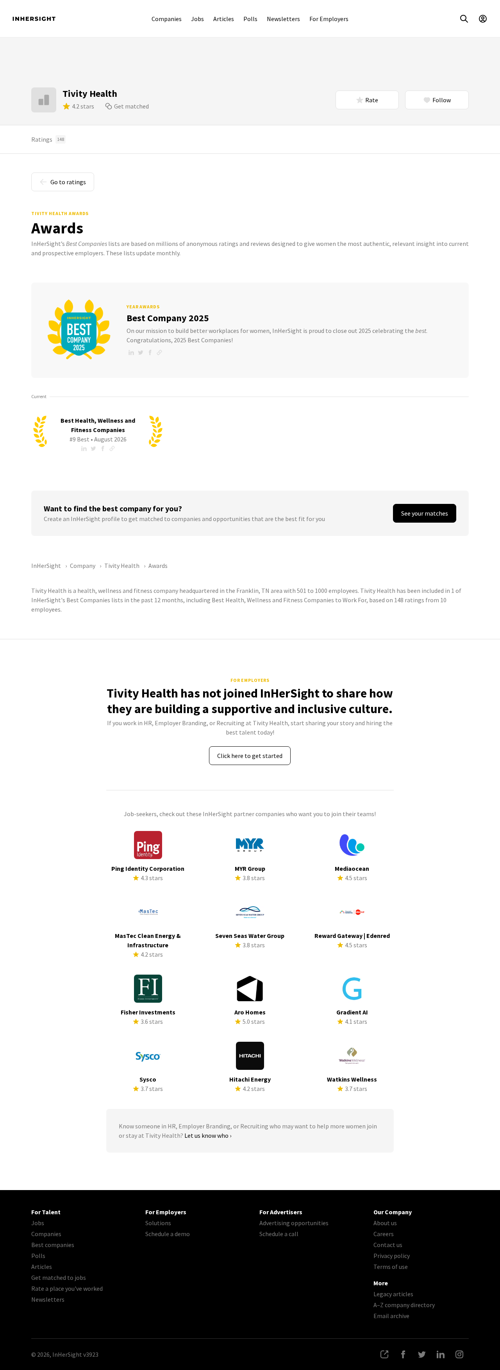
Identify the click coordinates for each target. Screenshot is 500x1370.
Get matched (131, 106)
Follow (441, 100)
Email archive (391, 1316)
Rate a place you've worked (67, 1288)
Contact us (387, 1245)
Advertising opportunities (294, 1223)
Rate (371, 100)
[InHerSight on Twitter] (421, 1354)
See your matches (424, 513)
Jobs (197, 19)
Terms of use (390, 1266)
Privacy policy (391, 1256)
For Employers (328, 19)
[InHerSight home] (34, 18)
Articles (223, 19)
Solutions (158, 1223)
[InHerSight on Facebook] (403, 1354)
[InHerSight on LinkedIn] (440, 1354)
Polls (250, 19)
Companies (167, 19)
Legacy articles (393, 1294)
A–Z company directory (404, 1305)
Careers (383, 1234)
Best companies (52, 1245)
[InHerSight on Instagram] (459, 1354)
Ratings (47, 139)
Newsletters (283, 19)
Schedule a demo (167, 1234)
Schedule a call (278, 1234)
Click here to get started (249, 756)
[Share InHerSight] (384, 1354)
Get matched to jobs (58, 1277)
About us (385, 1223)
